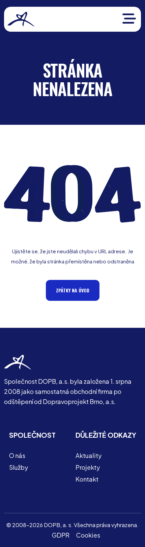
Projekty (88, 467)
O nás (17, 455)
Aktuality (89, 455)
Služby (18, 467)
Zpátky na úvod (72, 290)
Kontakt (87, 479)
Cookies (88, 535)
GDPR (60, 535)
